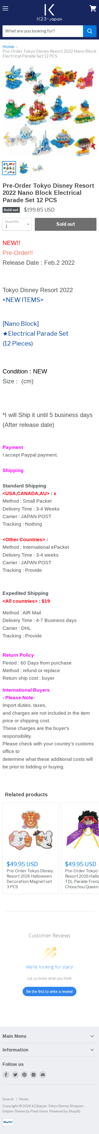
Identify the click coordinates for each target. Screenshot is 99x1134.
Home (8, 47)
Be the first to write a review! (49, 991)
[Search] (89, 31)
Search (8, 1099)
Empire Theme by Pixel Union (25, 1111)
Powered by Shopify (65, 1111)
